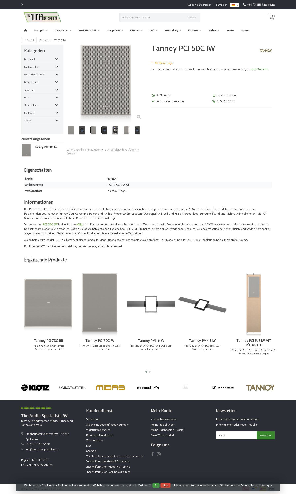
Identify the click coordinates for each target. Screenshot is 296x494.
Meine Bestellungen (163, 424)
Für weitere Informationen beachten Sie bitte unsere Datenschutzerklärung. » (223, 485)
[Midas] (110, 387)
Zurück (30, 40)
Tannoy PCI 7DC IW (99, 341)
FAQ (88, 445)
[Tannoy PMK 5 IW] (202, 305)
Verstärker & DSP (87, 30)
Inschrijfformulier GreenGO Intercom (108, 461)
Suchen (191, 17)
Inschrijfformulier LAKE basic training (108, 472)
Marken (245, 30)
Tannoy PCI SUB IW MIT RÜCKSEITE (253, 343)
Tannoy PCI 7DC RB (48, 341)
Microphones (113, 30)
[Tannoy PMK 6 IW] (151, 305)
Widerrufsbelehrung (98, 430)
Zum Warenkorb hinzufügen (46, 362)
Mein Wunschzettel (162, 435)
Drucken (71, 153)
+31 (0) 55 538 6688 (261, 4)
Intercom (134, 30)
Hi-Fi (152, 30)
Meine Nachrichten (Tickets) (167, 430)
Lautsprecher (61, 30)
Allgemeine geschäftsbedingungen (107, 424)
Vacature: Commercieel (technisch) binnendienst (115, 456)
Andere (212, 30)
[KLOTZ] (35, 387)
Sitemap (91, 451)
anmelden (221, 4)
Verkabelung (171, 30)
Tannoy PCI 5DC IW (46, 147)
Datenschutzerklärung (99, 435)
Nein (166, 485)
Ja (156, 485)
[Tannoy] (264, 51)
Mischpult (39, 30)
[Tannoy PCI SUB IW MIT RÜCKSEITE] (254, 305)
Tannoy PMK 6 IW (151, 341)
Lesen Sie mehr (259, 69)
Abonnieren (265, 435)
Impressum (93, 419)
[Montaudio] (148, 387)
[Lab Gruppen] (73, 387)
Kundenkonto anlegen (199, 4)
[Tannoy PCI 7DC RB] (48, 305)
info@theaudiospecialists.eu (42, 449)
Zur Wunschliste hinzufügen (83, 149)
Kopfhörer (193, 30)
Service (230, 30)
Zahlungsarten (95, 440)
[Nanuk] (185, 386)
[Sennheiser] (223, 387)
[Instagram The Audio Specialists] (160, 455)
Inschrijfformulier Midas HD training (108, 466)
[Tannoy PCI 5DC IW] (26, 150)
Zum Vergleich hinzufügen (120, 149)
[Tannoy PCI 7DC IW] (100, 305)
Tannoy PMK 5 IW (202, 341)
